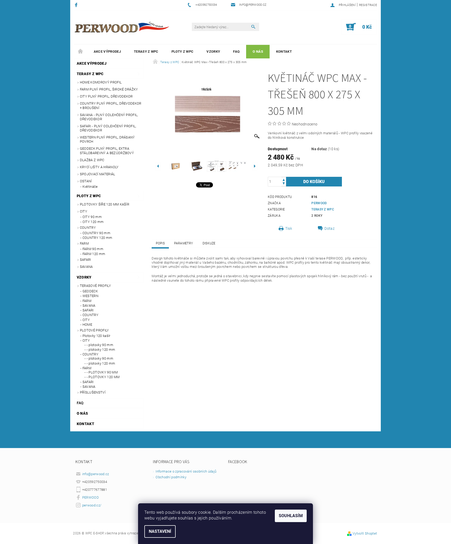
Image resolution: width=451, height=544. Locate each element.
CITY (83, 211)
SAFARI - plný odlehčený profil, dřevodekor (108, 128)
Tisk (288, 228)
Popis (160, 243)
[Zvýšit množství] (283, 179)
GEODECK (90, 291)
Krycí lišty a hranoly (99, 167)
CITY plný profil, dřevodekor (106, 96)
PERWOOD (90, 497)
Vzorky (213, 51)
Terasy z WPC (146, 51)
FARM (84, 243)
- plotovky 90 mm (100, 345)
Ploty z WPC (182, 51)
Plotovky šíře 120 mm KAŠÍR (104, 204)
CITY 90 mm (92, 217)
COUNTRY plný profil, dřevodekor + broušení (110, 105)
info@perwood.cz (95, 474)
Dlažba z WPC (92, 160)
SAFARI (85, 260)
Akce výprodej (107, 51)
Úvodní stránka (80, 51)
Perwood (319, 203)
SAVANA (86, 267)
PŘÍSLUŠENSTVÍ (92, 392)
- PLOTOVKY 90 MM (102, 372)
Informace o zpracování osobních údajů (186, 471)
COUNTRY (88, 227)
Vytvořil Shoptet (365, 533)
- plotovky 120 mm (101, 350)
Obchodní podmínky (171, 477)
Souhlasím (291, 515)
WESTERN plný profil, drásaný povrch (107, 139)
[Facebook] (77, 5)
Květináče (90, 187)
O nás (258, 51)
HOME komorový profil (101, 82)
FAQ (236, 51)
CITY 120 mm (93, 222)
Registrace (368, 5)
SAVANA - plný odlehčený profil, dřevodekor (109, 117)
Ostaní (86, 181)
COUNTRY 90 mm (96, 233)
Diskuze (209, 243)
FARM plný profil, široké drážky (109, 89)
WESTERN (90, 296)
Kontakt (284, 51)
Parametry (183, 243)
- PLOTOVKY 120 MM (103, 377)
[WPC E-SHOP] (122, 26)
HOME (87, 325)
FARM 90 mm (92, 249)
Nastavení (160, 531)
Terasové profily (95, 286)
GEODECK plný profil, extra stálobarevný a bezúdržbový (107, 151)
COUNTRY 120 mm (97, 238)
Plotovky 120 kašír (96, 336)
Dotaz (329, 228)
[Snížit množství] (283, 184)
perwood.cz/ (92, 505)
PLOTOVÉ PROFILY (94, 330)
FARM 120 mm (93, 254)
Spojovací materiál (97, 174)
